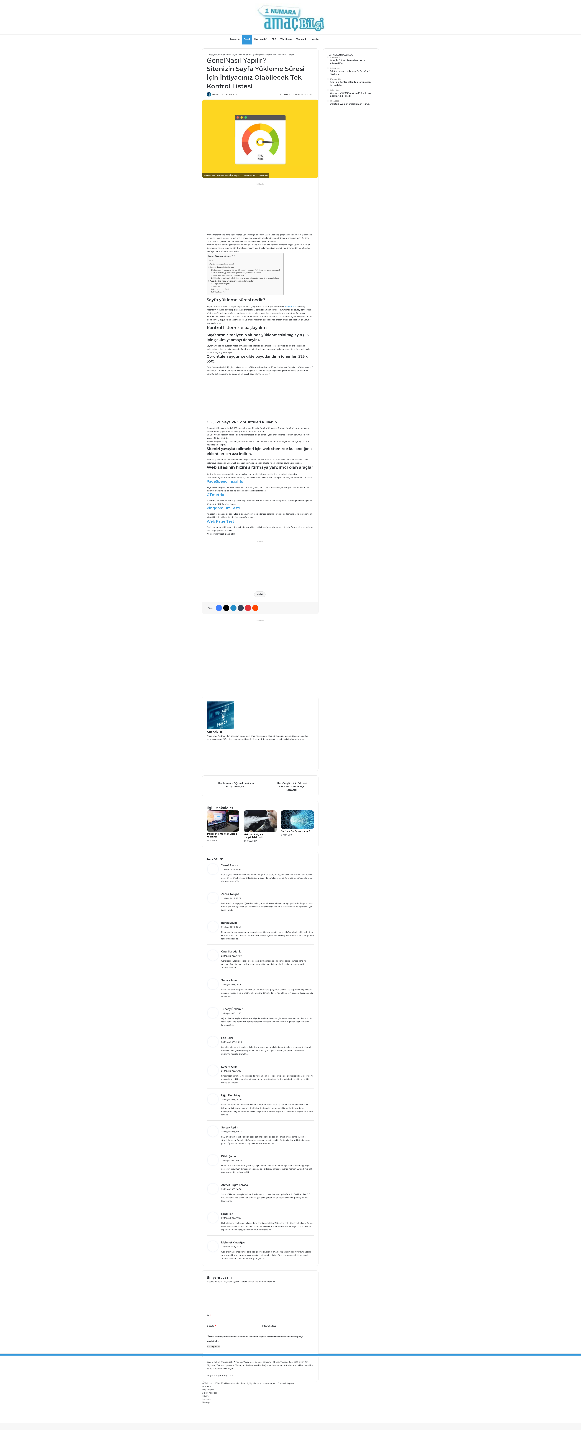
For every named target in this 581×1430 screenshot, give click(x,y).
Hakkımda (206, 1399)
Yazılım (315, 39)
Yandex (283, 1362)
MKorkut (216, 94)
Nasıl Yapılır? (261, 39)
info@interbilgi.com (223, 1375)
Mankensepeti (269, 1383)
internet (276, 1365)
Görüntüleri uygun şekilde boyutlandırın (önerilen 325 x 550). (237, 273)
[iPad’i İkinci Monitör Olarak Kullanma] (223, 831)
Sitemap (206, 1402)
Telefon (220, 1365)
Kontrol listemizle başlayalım (222, 267)
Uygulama (229, 1365)
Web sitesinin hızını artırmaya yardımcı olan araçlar (232, 281)
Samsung (267, 1362)
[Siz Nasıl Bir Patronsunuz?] (297, 828)
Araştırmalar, (291, 306)
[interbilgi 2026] (290, 17)
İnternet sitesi (269, 1326)
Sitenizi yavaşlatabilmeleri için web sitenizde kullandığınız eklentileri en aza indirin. (246, 278)
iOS (230, 1362)
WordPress (286, 39)
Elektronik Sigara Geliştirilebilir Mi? (253, 836)
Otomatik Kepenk (286, 1383)
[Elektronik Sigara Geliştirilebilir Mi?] (260, 831)
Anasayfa (235, 39)
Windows (238, 1362)
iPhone (276, 1362)
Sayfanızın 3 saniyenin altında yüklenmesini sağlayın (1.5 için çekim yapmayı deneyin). (247, 270)
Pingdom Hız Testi (222, 289)
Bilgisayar (211, 1365)
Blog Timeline (208, 1389)
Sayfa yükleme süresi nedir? (222, 264)
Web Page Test (220, 292)
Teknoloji (301, 39)
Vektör (238, 1365)
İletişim (205, 1396)
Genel (247, 39)
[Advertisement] (260, 207)
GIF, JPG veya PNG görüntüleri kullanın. (229, 275)
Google (258, 1362)
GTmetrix (217, 286)
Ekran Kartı (304, 1362)
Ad (209, 1315)
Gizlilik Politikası (209, 1393)
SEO (274, 39)
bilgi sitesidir (255, 1365)
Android (224, 1362)
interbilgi (245, 1383)
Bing (291, 1362)
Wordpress (248, 1362)
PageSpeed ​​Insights (222, 284)
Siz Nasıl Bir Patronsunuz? (295, 831)
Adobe (246, 1365)
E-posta (211, 1326)
